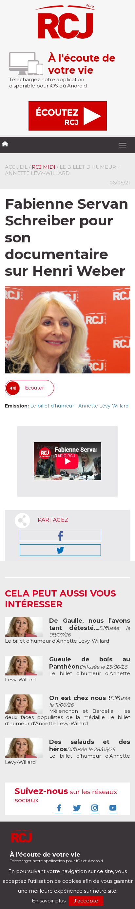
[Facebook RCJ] (58, 808)
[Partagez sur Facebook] (60, 535)
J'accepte (86, 901)
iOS (54, 86)
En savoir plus (49, 901)
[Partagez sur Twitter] (60, 550)
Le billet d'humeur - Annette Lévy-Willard (79, 406)
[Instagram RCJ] (94, 808)
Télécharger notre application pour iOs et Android (56, 857)
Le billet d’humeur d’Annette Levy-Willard (67, 631)
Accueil (16, 167)
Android (77, 86)
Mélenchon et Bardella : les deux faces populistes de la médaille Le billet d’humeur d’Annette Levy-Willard (67, 711)
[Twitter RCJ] (76, 808)
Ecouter (34, 388)
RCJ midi (43, 167)
